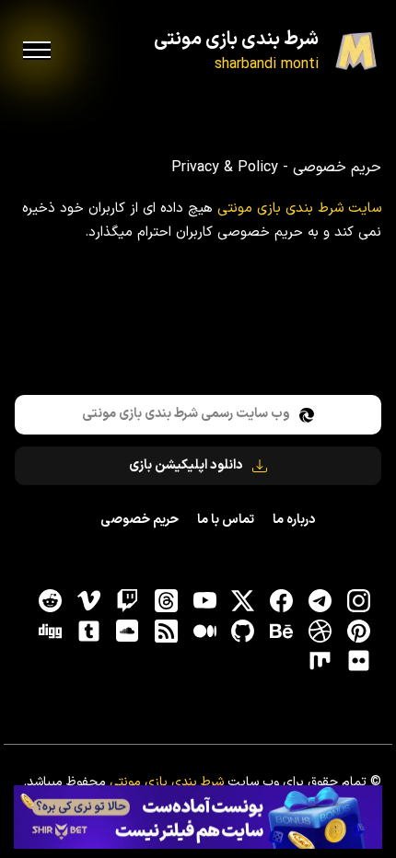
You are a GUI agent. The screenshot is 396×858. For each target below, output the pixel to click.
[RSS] (166, 631)
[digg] (51, 631)
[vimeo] (89, 601)
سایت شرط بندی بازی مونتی (299, 208)
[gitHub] (243, 631)
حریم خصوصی (139, 519)
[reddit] (51, 601)
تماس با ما (225, 519)
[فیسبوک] (282, 601)
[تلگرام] (320, 601)
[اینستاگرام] (358, 601)
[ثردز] (166, 601)
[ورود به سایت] (198, 817)
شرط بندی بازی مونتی (236, 39)
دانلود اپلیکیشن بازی (186, 465)
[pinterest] (358, 631)
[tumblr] (89, 631)
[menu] (37, 50)
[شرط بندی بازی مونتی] (356, 51)
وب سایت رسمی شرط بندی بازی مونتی (186, 413)
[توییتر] (243, 601)
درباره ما (294, 519)
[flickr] (358, 661)
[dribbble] (320, 631)
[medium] (204, 631)
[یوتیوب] (204, 601)
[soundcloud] (127, 631)
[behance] (282, 631)
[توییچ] (127, 601)
